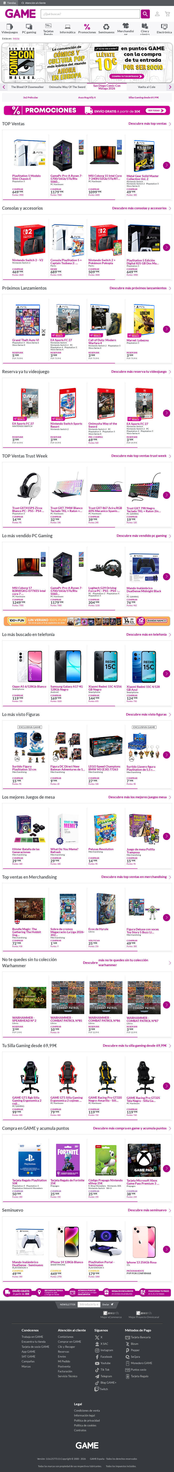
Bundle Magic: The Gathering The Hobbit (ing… (26, 932)
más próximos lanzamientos (138, 288)
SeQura (135, 1356)
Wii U (109, 1188)
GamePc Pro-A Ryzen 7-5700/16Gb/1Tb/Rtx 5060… (66, 178)
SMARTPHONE (58, 1265)
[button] (145, 14)
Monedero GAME (141, 1363)
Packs (53, 266)
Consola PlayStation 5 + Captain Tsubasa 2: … (66, 262)
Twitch (103, 1389)
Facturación (65, 1371)
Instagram (106, 1350)
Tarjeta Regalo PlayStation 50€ (29, 1182)
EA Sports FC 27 (61, 340)
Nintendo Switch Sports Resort (66, 425)
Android (55, 692)
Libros (91, 932)
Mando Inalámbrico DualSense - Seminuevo (27, 1264)
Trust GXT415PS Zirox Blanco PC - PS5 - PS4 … (28, 509)
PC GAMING (133, 514)
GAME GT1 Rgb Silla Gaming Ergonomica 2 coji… (26, 1100)
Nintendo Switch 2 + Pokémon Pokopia (101, 262)
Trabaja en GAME (32, 1336)
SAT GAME (28, 1356)
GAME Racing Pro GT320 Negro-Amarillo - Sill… (105, 1099)
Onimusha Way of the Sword (102, 425)
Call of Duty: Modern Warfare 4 (102, 342)
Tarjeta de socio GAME (35, 1346)
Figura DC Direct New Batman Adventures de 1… (68, 768)
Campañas (28, 1361)
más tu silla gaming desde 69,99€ (135, 1045)
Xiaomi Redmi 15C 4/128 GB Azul (143, 688)
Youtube (105, 1363)
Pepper (135, 1350)
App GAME (28, 1351)
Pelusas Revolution (101, 849)
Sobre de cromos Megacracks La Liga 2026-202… (67, 932)
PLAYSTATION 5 (20, 1268)
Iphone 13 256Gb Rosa (141, 1262)
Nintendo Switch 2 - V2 (27, 260)
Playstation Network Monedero (27, 1188)
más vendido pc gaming (142, 535)
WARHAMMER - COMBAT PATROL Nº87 (142, 1019)
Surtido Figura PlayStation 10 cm (24, 768)
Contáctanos (65, 1336)
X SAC (104, 1343)
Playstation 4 (57, 347)
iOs (128, 1265)
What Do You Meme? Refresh (64, 851)
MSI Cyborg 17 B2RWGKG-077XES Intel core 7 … (29, 590)
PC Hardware (57, 184)
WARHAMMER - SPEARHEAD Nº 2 (24, 1019)
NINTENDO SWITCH (22, 426)
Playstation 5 (18, 181)
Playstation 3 (99, 593)
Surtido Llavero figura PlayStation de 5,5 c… (141, 768)
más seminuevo (147, 1210)
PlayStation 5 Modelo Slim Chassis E (26, 177)
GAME (20, 13)
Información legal (84, 1415)
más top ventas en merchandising (134, 877)
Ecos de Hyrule (98, 929)
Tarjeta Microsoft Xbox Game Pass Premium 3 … (143, 1182)
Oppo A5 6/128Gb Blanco (29, 686)
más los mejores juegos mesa (137, 797)
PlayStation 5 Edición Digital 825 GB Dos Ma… (143, 262)
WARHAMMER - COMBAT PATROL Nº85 (66, 1019)
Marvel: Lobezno (138, 340)
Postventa (64, 1366)
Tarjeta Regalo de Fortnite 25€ (67, 1182)
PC (71, 345)
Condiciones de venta (87, 1410)
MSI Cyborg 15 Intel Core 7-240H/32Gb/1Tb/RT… (105, 177)
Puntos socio (138, 1369)
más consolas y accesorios (139, 208)
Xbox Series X (133, 186)
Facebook (106, 1356)
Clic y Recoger (66, 1346)
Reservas (63, 1351)
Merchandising (19, 772)
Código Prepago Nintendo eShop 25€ (105, 1182)
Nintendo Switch (135, 182)
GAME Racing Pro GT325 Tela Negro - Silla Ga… (143, 1099)
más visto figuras (146, 714)
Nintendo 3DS (114, 1186)
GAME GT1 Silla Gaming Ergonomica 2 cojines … (67, 1099)
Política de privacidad (87, 1420)
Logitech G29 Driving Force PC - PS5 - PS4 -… (104, 589)
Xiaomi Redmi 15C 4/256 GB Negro (105, 688)
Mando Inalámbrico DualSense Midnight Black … (144, 591)
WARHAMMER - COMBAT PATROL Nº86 (104, 1019)
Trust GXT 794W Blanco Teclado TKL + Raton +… (67, 509)
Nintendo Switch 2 (136, 184)
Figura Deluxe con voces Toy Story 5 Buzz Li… (143, 931)
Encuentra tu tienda (34, 1341)
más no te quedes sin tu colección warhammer (116, 962)
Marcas (26, 1366)
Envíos (62, 1356)
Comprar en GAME (69, 1341)
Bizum (134, 1343)
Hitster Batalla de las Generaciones (25, 851)
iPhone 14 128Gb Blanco (67, 1262)
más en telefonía (146, 634)
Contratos (80, 1430)
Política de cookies (85, 1425)
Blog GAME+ (108, 1382)
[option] (87, 63)
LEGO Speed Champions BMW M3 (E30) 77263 (104, 768)
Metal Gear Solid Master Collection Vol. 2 (143, 177)
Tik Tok (104, 1369)
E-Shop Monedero (97, 1186)
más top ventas (148, 123)
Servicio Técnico (67, 1376)
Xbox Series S (32, 343)
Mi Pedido (64, 1361)
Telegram (106, 1376)
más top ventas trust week (139, 455)
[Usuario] (157, 14)
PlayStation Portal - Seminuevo (101, 1264)
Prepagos (55, 1186)
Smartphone (18, 689)
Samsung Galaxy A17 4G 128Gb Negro (67, 688)
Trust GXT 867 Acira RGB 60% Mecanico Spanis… (105, 509)
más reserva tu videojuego (139, 371)
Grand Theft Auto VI (25, 340)
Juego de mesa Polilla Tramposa (141, 851)
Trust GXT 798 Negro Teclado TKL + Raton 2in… (144, 510)
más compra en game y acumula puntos (130, 1128)
